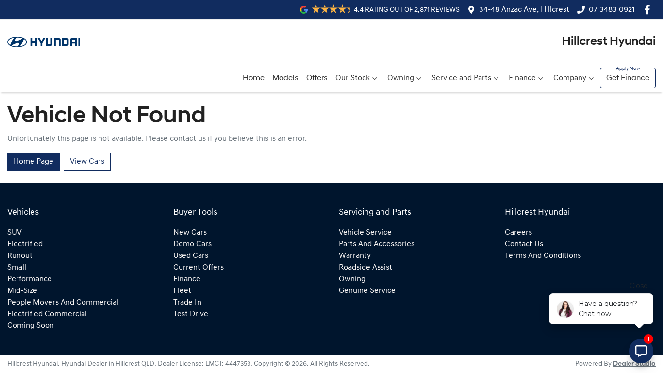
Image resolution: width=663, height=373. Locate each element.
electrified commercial (47, 314)
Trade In (187, 302)
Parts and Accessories (376, 244)
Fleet (182, 291)
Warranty (355, 256)
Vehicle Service (365, 233)
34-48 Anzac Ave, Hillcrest (524, 10)
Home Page (33, 162)
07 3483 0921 (612, 10)
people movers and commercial (62, 302)
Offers (317, 78)
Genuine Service (367, 291)
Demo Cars (192, 244)
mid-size (22, 291)
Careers (518, 233)
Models (285, 78)
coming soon (30, 326)
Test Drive (190, 314)
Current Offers (198, 267)
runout (20, 256)
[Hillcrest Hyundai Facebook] (649, 9)
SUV (14, 233)
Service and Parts (461, 78)
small (16, 267)
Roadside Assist (365, 267)
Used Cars (190, 256)
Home (254, 78)
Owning (400, 78)
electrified (25, 244)
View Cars (87, 162)
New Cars (190, 233)
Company (569, 78)
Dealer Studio (634, 364)
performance (29, 279)
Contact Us (524, 244)
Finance (522, 78)
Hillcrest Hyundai (609, 42)
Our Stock (352, 78)
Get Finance (627, 78)
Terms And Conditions (543, 256)
